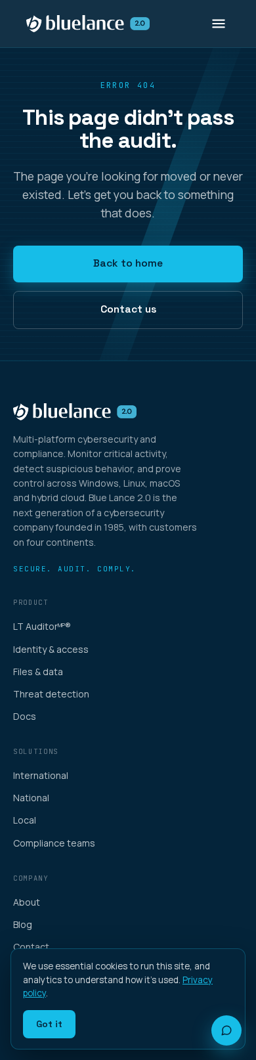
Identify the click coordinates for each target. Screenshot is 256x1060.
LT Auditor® (42, 626)
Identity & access (51, 649)
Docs (24, 716)
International (40, 775)
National (31, 797)
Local (24, 820)
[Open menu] (218, 24)
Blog (22, 924)
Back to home (128, 263)
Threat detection (51, 694)
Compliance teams (54, 843)
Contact (31, 946)
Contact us (128, 309)
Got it (49, 1024)
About (26, 902)
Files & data (38, 671)
